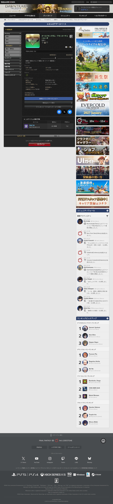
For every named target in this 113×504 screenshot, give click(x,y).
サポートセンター (57, 468)
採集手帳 (7, 66)
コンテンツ (8, 58)
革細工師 (32, 125)
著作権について (35, 468)
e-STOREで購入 (56, 447)
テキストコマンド (10, 75)
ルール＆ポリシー (75, 468)
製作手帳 (7, 63)
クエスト (7, 61)
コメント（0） (21, 136)
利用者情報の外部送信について (89, 468)
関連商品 (39, 447)
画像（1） (57, 136)
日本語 (95, 2)
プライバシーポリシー (45, 468)
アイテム (7, 33)
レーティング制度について (22, 468)
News (24, 462)
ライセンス (66, 468)
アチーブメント (9, 69)
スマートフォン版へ (58, 435)
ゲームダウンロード (74, 447)
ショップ (7, 72)
